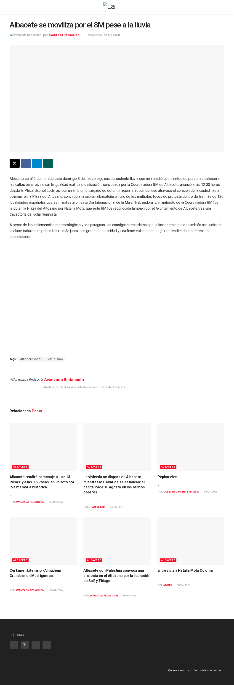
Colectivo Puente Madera (181, 491)
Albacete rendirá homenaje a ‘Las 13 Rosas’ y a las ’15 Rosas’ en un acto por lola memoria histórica (42, 482)
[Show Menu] (11, 7)
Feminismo (55, 359)
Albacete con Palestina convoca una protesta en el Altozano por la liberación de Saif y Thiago (116, 575)
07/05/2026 (129, 595)
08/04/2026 (183, 585)
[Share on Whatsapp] (48, 163)
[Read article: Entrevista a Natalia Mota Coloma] (190, 541)
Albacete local (30, 359)
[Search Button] (222, 7)
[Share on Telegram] (37, 163)
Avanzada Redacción (63, 35)
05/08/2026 (56, 502)
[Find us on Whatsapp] (36, 645)
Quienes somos (178, 670)
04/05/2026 (210, 491)
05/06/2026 (116, 507)
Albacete (114, 35)
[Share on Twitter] (15, 163)
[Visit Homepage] (117, 6)
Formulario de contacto (209, 670)
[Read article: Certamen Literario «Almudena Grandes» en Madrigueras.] (43, 541)
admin (167, 585)
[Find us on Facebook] (47, 645)
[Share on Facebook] (26, 163)
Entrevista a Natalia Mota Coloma (185, 570)
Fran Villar (97, 507)
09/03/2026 (94, 35)
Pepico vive (167, 477)
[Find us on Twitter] (25, 645)
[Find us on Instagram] (14, 645)
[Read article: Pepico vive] (190, 447)
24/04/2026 (56, 590)
